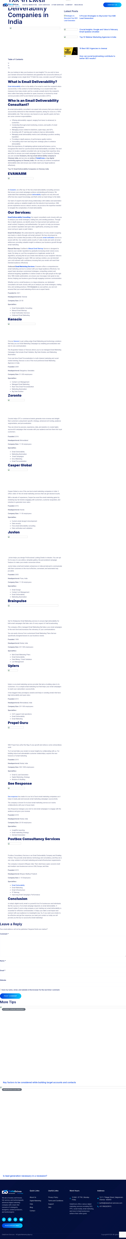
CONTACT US (112, 5)
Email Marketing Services (25, 266)
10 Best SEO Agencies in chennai (93, 48)
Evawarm (13, 190)
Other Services (58, 5)
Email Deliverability (18, 885)
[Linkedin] (9, 1219)
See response (13, 796)
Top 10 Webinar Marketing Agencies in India (98, 37)
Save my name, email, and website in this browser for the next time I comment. (31, 990)
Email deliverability (14, 86)
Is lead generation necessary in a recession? (25, 1176)
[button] (35, 63)
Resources (79, 5)
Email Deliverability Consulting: (19, 217)
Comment (4, 934)
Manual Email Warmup (35, 248)
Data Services (44, 5)
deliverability (36, 194)
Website (3, 980)
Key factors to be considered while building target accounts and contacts (39, 1082)
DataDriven (40, 158)
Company (69, 5)
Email (2, 970)
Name (3, 961)
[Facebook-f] (4, 1219)
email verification (48, 237)
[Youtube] (21, 1219)
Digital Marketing (29, 5)
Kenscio (16, 341)
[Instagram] (15, 1219)
